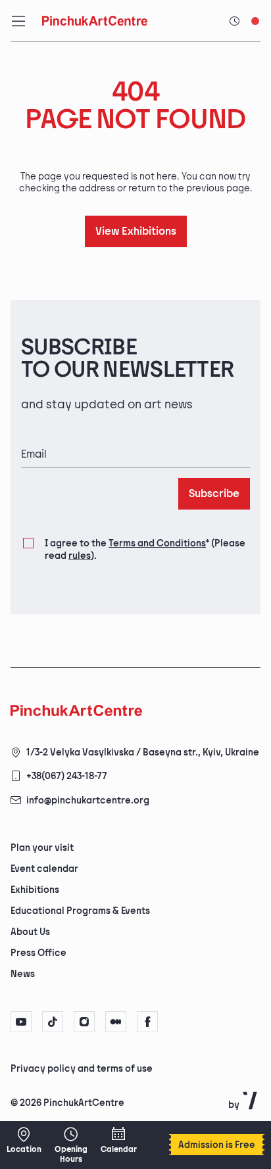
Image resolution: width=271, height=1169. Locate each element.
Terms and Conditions (157, 543)
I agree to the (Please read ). (145, 549)
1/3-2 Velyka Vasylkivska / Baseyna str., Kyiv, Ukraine (142, 752)
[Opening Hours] (71, 1145)
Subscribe (214, 494)
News (23, 974)
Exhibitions (35, 889)
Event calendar (44, 868)
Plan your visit (42, 847)
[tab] (124, 1068)
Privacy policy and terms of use (82, 1068)
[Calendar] (118, 1140)
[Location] (23, 1140)
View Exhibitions (135, 232)
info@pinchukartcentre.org (87, 800)
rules (79, 555)
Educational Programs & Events (80, 911)
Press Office (38, 953)
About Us (30, 932)
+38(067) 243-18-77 (66, 776)
